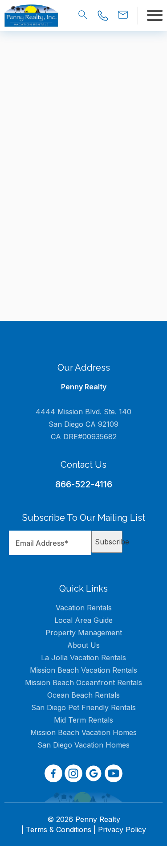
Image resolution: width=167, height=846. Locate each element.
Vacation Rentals (84, 607)
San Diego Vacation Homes (83, 744)
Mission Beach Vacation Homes (83, 732)
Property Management (83, 632)
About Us (83, 645)
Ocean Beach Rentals (83, 695)
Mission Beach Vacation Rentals (83, 670)
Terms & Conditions (58, 829)
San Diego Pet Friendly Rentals (83, 707)
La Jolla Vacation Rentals (83, 657)
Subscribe (108, 541)
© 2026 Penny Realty (83, 819)
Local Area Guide (83, 620)
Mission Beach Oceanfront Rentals (83, 682)
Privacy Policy (122, 829)
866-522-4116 (83, 484)
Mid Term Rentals (83, 719)
